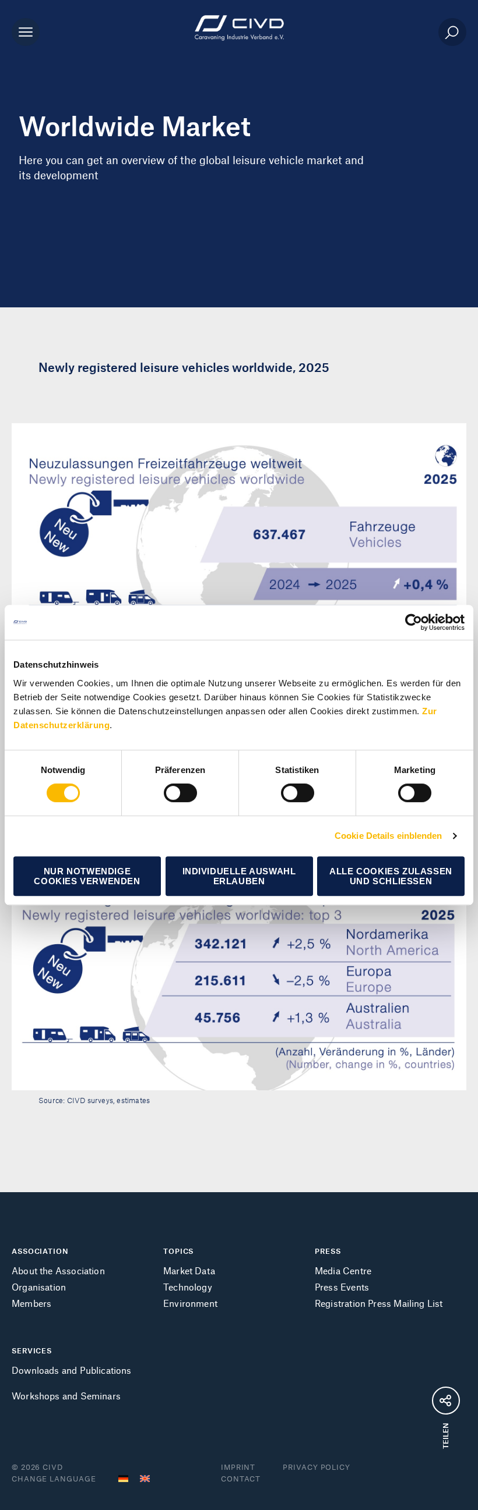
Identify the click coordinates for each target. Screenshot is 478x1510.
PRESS (328, 1251)
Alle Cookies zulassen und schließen (390, 876)
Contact (241, 1478)
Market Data (189, 1270)
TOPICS (178, 1251)
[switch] (180, 793)
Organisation (39, 1286)
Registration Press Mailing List (379, 1303)
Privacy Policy (316, 1467)
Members (31, 1303)
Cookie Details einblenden (388, 836)
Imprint (238, 1467)
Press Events (342, 1286)
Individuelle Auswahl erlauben (239, 876)
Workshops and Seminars (66, 1395)
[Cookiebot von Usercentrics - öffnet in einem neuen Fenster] (414, 622)
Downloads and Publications (72, 1370)
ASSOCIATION (40, 1251)
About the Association (58, 1270)
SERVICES (32, 1350)
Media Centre (343, 1270)
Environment (190, 1303)
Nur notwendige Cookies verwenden (87, 876)
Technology (187, 1286)
